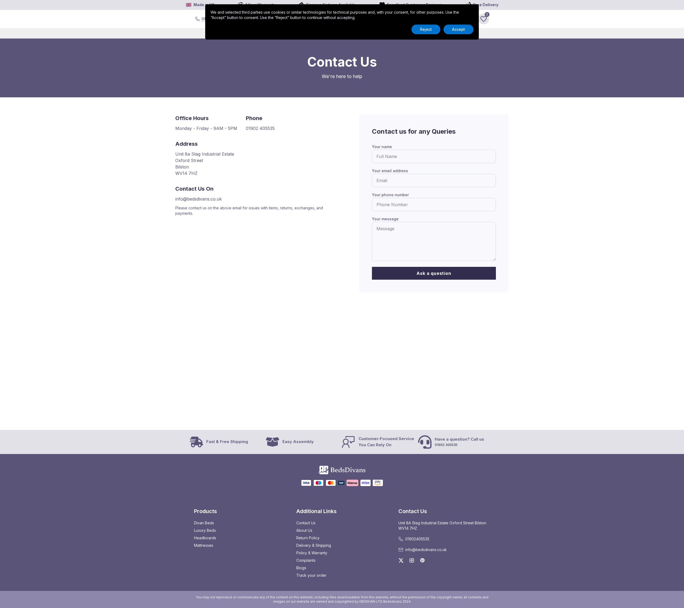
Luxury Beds (205, 530)
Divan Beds (204, 523)
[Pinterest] (422, 560)
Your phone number (390, 195)
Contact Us (306, 523)
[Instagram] (411, 560)
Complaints (306, 560)
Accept (458, 29)
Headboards (205, 538)
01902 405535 (260, 128)
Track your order (311, 575)
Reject (426, 29)
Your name (382, 146)
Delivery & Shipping (313, 545)
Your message (385, 219)
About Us (304, 530)
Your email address (390, 170)
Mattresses (203, 545)
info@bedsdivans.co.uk (198, 199)
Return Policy (308, 538)
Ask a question (434, 273)
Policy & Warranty (311, 553)
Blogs (301, 567)
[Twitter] (401, 560)
